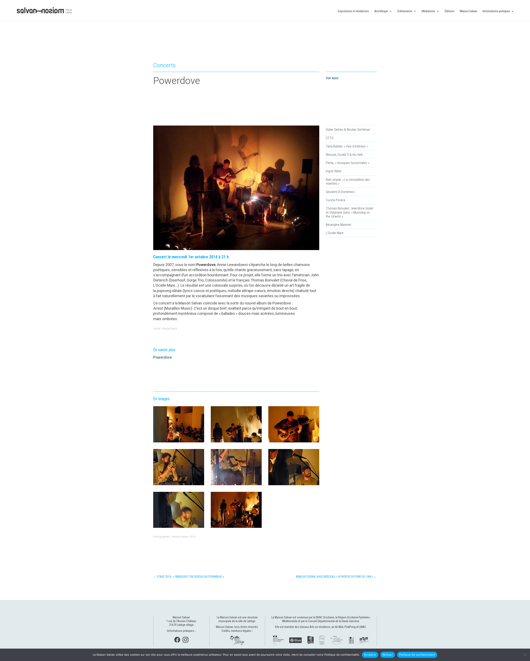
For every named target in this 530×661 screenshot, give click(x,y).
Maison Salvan (468, 11)
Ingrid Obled (333, 171)
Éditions (449, 11)
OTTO (329, 138)
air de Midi (337, 627)
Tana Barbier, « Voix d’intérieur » (347, 146)
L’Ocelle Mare (334, 233)
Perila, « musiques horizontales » (347, 163)
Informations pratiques (496, 11)
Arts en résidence (320, 627)
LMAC (362, 627)
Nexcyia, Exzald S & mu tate (344, 155)
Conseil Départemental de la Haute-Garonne (333, 621)
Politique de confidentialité (417, 654)
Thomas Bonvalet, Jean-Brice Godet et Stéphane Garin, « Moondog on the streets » (349, 212)
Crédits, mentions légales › (237, 630)
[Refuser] (525, 655)
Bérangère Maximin (338, 225)
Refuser (387, 654)
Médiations (428, 11)
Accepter (370, 654)
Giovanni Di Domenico (340, 192)
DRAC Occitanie (325, 617)
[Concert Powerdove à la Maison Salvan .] (178, 442)
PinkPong (350, 627)
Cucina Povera (335, 200)
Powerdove (162, 357)
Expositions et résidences (353, 11)
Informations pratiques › (181, 630)
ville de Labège (246, 621)
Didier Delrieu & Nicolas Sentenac (348, 130)
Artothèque (381, 11)
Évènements (405, 11)
